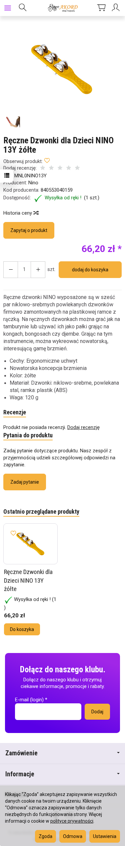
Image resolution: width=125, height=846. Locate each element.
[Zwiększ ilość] (10, 269)
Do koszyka (22, 629)
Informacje (19, 774)
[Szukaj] (22, 8)
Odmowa (72, 836)
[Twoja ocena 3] (60, 168)
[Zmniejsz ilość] (38, 269)
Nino (33, 183)
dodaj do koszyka (90, 269)
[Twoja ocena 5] (77, 168)
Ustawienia (104, 836)
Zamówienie (21, 753)
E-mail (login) (29, 700)
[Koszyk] (101, 8)
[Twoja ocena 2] (51, 168)
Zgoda (45, 836)
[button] (62, 69)
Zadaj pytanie (24, 482)
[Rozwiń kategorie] (7, 8)
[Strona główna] (62, 8)
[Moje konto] (116, 8)
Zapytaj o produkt (28, 230)
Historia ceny (18, 213)
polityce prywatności (71, 821)
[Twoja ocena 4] (68, 168)
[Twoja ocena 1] (42, 168)
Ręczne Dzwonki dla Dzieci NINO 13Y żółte (28, 580)
